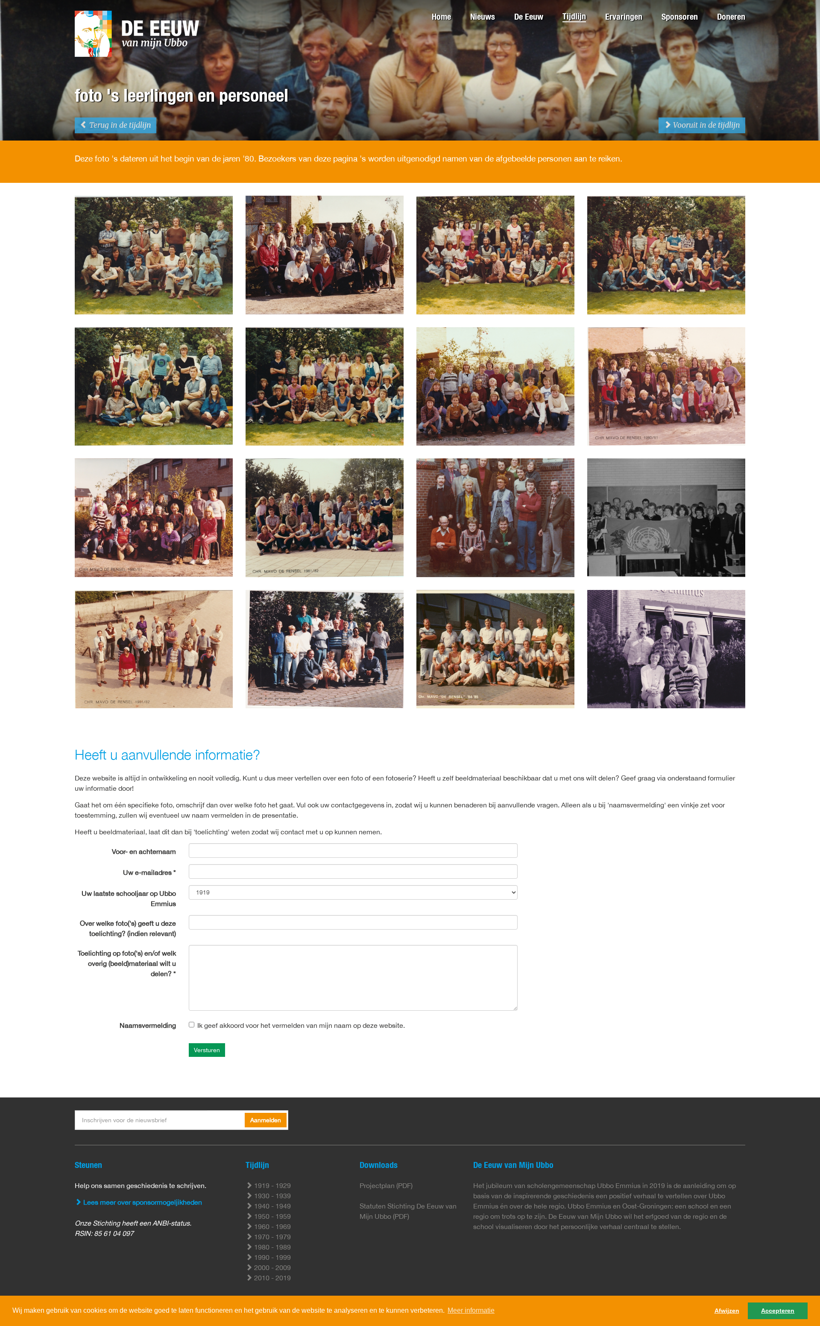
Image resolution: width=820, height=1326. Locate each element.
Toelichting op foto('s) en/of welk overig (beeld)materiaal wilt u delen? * (127, 963)
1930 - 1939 (271, 1196)
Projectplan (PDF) (386, 1185)
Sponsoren (680, 16)
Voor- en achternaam (144, 851)
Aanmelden (265, 1120)
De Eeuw (528, 16)
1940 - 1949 (271, 1206)
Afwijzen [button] (727, 1310)
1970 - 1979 (271, 1237)
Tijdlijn (574, 16)
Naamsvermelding (148, 1025)
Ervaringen (623, 16)
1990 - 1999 (271, 1257)
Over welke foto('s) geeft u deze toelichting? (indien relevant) (128, 928)
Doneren (731, 16)
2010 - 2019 (271, 1278)
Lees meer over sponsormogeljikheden (142, 1202)
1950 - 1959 (271, 1216)
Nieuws (482, 16)
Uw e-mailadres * (149, 872)
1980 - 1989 (271, 1247)
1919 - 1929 (271, 1185)
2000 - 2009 (271, 1267)
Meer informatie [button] (471, 1310)
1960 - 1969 (271, 1226)
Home (441, 16)
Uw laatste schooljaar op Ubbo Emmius (129, 898)
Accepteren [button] (777, 1310)
